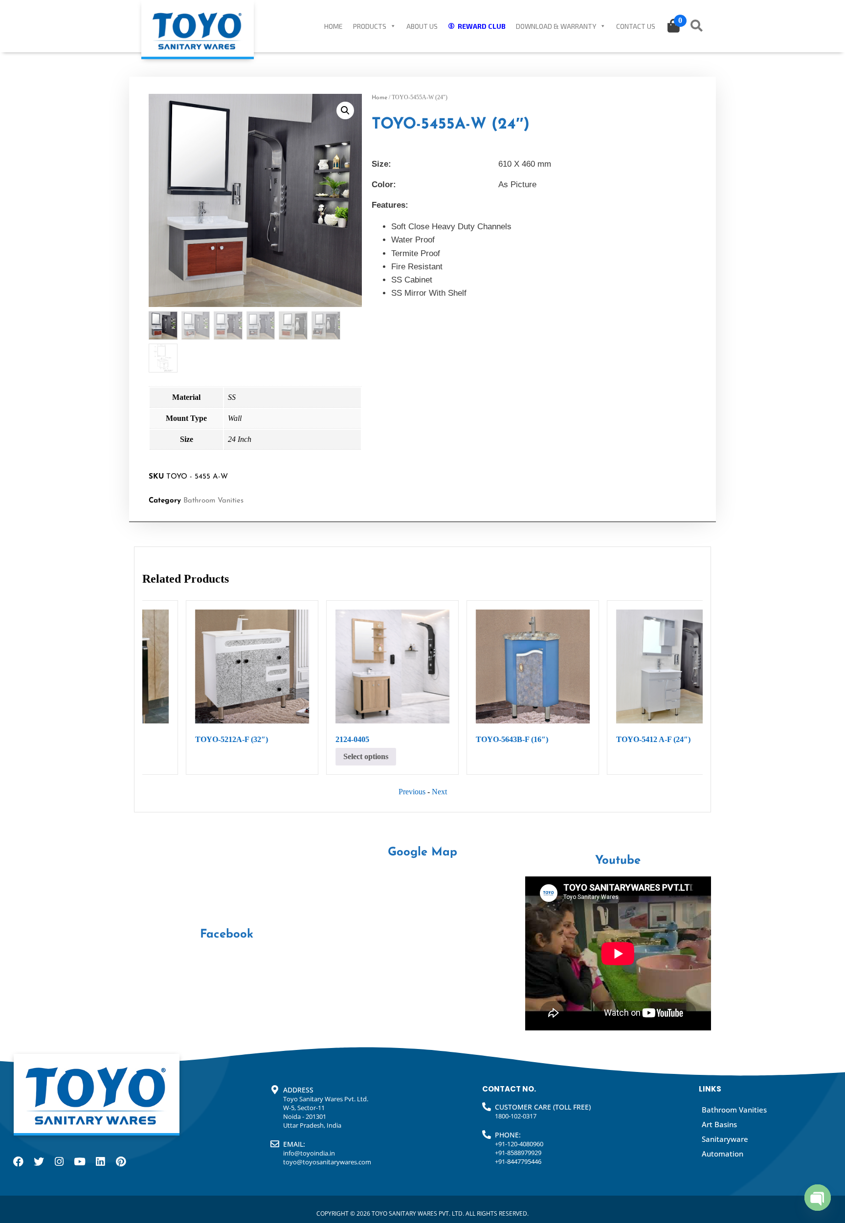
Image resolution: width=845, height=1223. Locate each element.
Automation (722, 1153)
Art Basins (719, 1124)
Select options (606, 756)
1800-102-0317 (515, 1116)
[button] (345, 110)
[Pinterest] (121, 1162)
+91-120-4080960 (519, 1143)
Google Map (422, 852)
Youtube (618, 861)
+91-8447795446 (518, 1161)
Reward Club (482, 26)
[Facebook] (18, 1162)
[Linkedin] (100, 1162)
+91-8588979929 (518, 1152)
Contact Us (635, 26)
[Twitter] (38, 1162)
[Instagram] (59, 1162)
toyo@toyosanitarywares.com (327, 1161)
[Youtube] (79, 1162)
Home (333, 26)
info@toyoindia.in (309, 1153)
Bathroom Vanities (213, 500)
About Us (422, 26)
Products (369, 26)
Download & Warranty (556, 26)
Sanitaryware (725, 1139)
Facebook (226, 934)
